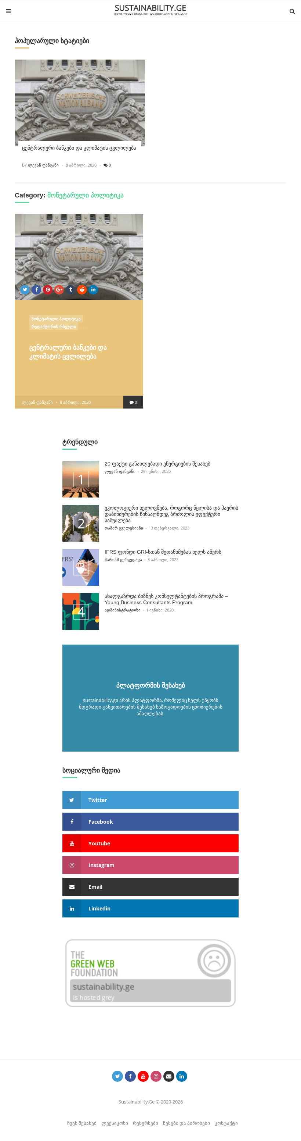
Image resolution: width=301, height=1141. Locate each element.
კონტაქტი (226, 1123)
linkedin (99, 908)
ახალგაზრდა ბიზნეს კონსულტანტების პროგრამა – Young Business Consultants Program (166, 599)
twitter (97, 799)
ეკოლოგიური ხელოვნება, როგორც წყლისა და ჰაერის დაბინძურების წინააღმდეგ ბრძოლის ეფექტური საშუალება (171, 514)
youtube (99, 843)
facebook (100, 821)
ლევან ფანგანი (43, 165)
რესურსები (145, 1123)
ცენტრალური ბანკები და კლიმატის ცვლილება (79, 148)
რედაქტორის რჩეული (54, 326)
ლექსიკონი (114, 1123)
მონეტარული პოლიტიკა (56, 318)
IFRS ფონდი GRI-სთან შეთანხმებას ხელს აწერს (163, 552)
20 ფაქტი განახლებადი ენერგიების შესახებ (157, 464)
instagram (101, 865)
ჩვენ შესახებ (82, 1123)
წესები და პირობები (186, 1123)
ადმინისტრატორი (123, 610)
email (95, 886)
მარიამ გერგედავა (123, 559)
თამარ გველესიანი (124, 528)
